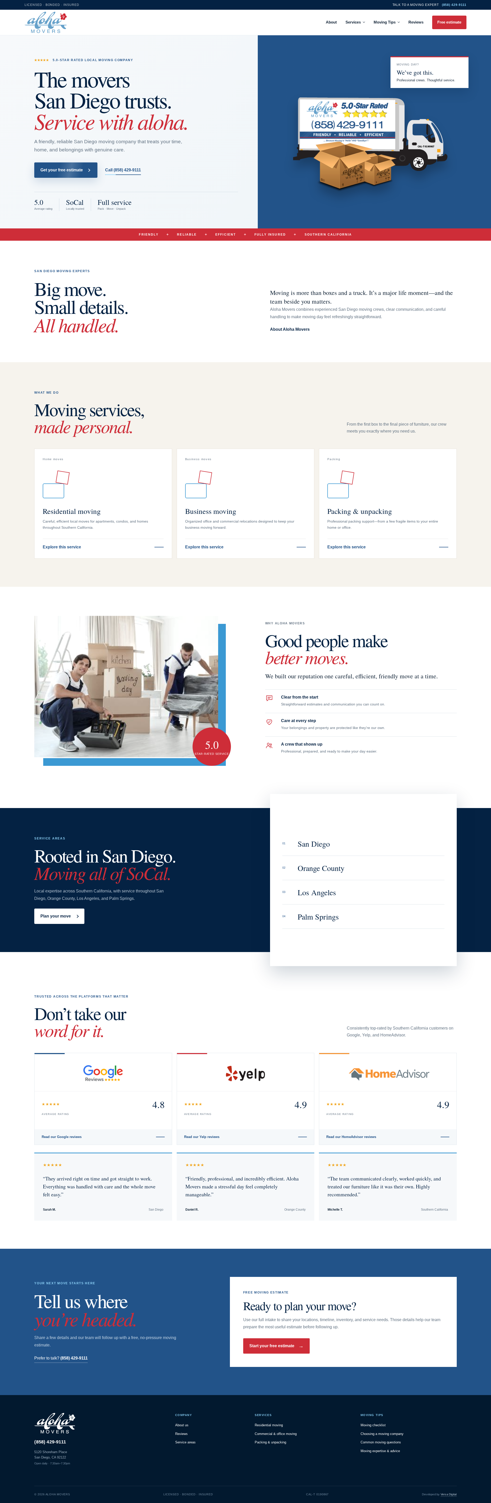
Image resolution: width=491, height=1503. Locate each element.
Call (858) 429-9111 (123, 170)
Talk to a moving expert (430, 5)
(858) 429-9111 (50, 1441)
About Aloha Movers (290, 329)
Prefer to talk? (61, 1358)
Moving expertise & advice (380, 1451)
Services (353, 22)
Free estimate (449, 22)
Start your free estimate (276, 1346)
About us (181, 1425)
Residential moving (269, 1425)
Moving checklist (373, 1425)
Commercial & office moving (276, 1434)
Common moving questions (381, 1442)
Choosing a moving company (382, 1434)
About (331, 22)
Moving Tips (385, 22)
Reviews (415, 22)
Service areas (185, 1442)
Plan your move (55, 916)
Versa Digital (449, 1494)
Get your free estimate (61, 170)
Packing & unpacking (270, 1442)
